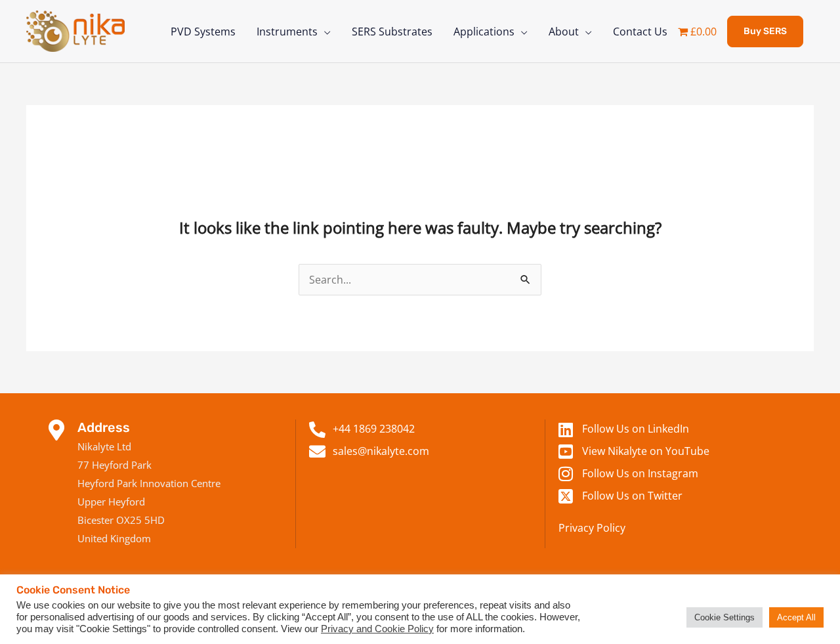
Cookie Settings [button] (724, 617)
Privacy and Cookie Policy (377, 629)
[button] (765, 31)
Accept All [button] (796, 617)
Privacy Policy (591, 528)
